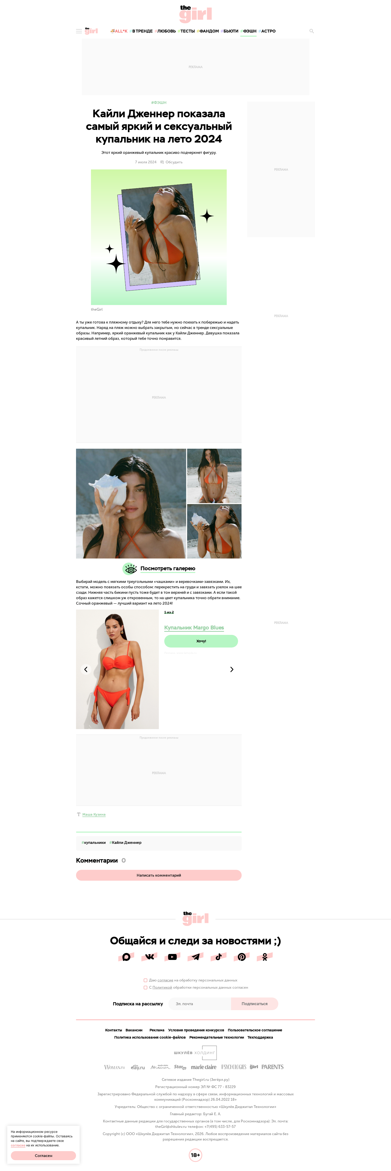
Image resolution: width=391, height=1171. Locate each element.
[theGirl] (91, 31)
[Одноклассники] (265, 956)
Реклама (157, 1030)
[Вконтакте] (149, 956)
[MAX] (126, 956)
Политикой (162, 987)
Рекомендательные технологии (216, 1037)
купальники (95, 842)
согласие (165, 980)
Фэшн (160, 102)
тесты (188, 31)
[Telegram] (195, 956)
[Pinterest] (242, 956)
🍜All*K (119, 31)
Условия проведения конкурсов (196, 1030)
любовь (166, 31)
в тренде (142, 31)
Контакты (113, 1030)
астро (268, 31)
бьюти (231, 31)
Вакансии (134, 1030)
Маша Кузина (94, 814)
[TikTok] (218, 956)
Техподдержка (260, 1037)
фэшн (250, 31)
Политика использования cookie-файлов (150, 1037)
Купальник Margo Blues (194, 627)
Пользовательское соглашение (255, 1030)
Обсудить (174, 162)
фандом (209, 31)
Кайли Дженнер (126, 842)
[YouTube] (172, 956)
